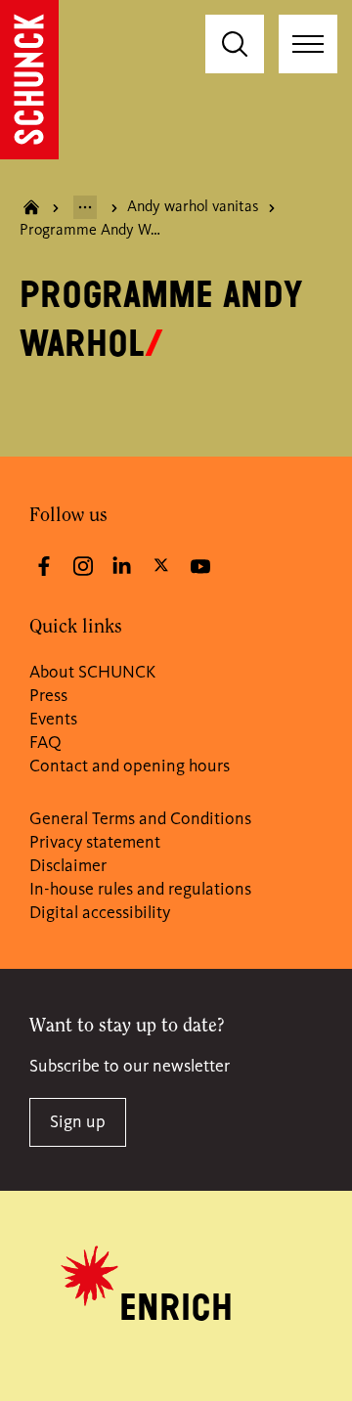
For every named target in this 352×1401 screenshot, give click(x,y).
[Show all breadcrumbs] (85, 207)
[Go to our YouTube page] (200, 566)
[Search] (234, 44)
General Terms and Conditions (140, 819)
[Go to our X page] (161, 564)
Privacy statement (94, 843)
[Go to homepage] (29, 79)
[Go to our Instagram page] (83, 566)
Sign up (78, 1122)
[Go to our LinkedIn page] (122, 566)
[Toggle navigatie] (308, 44)
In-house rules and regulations (140, 889)
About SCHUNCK (92, 672)
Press (48, 696)
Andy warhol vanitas (193, 207)
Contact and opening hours (129, 766)
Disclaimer (68, 866)
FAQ (45, 743)
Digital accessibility (99, 913)
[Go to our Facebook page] (44, 566)
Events (53, 719)
